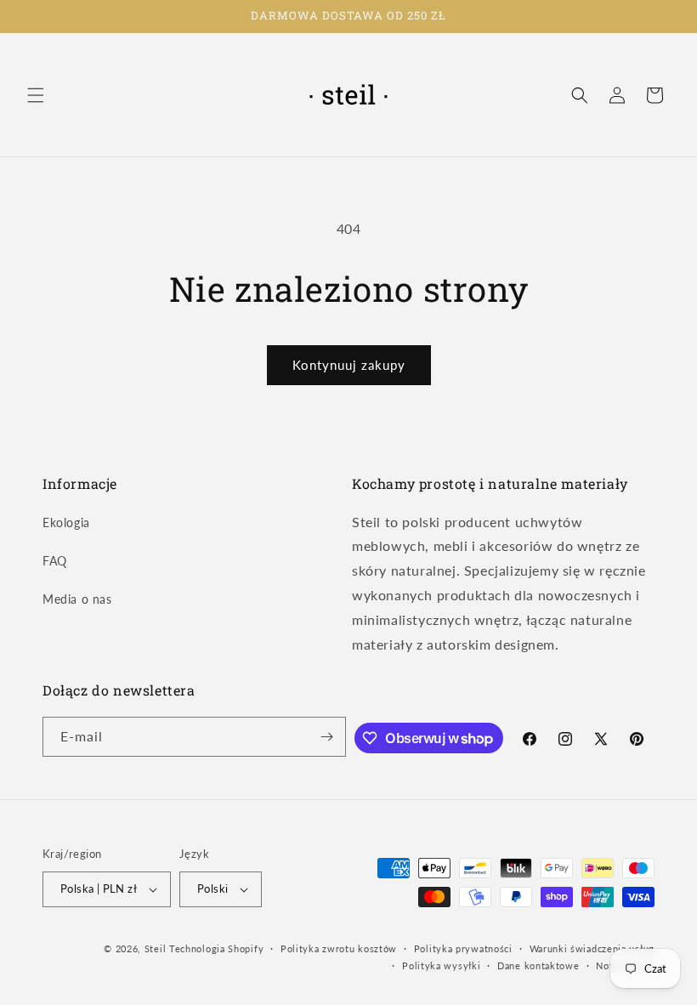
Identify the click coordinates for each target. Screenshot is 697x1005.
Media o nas (77, 599)
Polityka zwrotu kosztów (338, 948)
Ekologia (66, 522)
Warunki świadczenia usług (592, 948)
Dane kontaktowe (538, 965)
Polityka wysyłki (441, 965)
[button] (35, 95)
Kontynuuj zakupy (348, 364)
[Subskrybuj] (326, 737)
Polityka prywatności (463, 948)
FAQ (54, 561)
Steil (155, 948)
